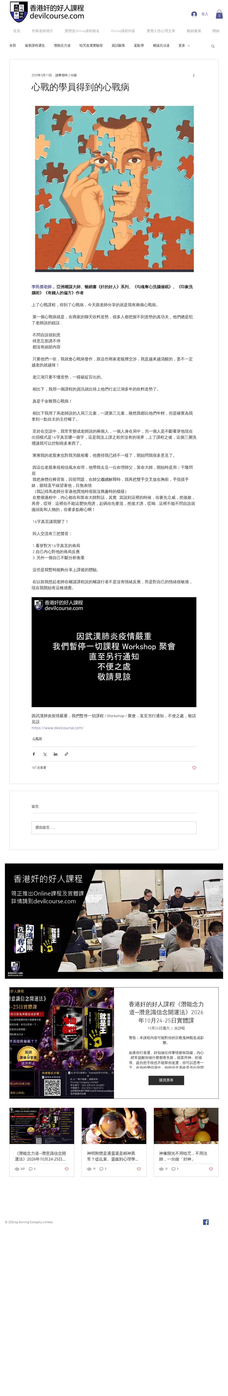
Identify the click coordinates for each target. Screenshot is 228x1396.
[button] (219, 14)
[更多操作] (193, 75)
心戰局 (37, 739)
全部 (12, 46)
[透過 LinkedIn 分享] (55, 754)
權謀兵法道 (161, 46)
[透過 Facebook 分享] (34, 754)
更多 (182, 46)
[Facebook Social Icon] (206, 1222)
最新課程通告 (35, 46)
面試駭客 (118, 46)
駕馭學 (139, 46)
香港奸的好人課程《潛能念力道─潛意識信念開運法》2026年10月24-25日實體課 (166, 1012)
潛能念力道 (62, 46)
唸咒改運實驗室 (91, 46)
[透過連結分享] (66, 754)
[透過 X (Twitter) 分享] (45, 754)
